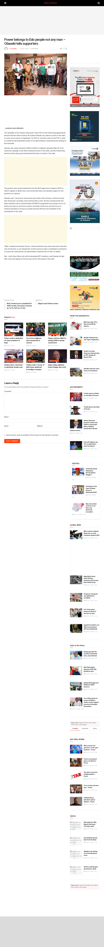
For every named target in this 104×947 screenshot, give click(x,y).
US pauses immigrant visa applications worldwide (91, 596)
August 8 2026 (75, 433)
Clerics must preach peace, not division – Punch (90, 761)
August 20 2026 (77, 514)
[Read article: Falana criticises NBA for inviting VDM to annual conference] (57, 329)
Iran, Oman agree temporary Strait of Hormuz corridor (90, 611)
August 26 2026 (31, 372)
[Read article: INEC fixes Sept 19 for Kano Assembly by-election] (76, 325)
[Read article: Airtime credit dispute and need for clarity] (76, 870)
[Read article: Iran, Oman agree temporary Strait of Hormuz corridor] (76, 612)
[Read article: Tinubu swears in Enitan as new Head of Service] (76, 396)
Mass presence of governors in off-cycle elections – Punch (91, 747)
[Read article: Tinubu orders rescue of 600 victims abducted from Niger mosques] (35, 356)
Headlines (9, 334)
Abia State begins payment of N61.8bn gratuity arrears (90, 669)
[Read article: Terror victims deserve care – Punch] (76, 789)
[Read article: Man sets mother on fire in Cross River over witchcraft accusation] (78, 507)
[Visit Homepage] (52, 3)
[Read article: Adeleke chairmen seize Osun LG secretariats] (76, 372)
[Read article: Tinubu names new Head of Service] (76, 410)
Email (6, 426)
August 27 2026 (9, 370)
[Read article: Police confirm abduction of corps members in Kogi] (13, 329)
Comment (8, 391)
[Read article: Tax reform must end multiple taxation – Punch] (76, 775)
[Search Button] (99, 3)
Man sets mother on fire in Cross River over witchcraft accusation (91, 508)
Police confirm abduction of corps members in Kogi (13, 340)
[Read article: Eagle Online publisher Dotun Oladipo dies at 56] (57, 356)
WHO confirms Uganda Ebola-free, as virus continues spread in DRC (92, 533)
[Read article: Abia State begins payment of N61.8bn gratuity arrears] (76, 670)
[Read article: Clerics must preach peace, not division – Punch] (76, 762)
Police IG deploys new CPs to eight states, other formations (91, 444)
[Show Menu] (5, 3)
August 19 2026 (89, 411)
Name (7, 417)
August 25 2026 (89, 342)
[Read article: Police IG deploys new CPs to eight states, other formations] (76, 445)
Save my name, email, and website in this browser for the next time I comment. (32, 435)
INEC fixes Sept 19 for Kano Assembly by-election (91, 324)
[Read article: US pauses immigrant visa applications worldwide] (76, 597)
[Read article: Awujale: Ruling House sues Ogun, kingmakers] (76, 341)
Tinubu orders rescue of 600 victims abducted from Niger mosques (35, 367)
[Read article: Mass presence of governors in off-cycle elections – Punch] (76, 749)
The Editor (13, 48)
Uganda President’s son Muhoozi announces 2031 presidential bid (91, 627)
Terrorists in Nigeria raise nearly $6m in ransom (33, 340)
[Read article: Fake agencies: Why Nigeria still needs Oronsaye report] (76, 825)
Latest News (34, 48)
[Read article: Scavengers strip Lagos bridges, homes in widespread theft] (78, 489)
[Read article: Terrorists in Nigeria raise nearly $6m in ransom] (35, 329)
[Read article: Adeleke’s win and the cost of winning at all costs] (76, 854)
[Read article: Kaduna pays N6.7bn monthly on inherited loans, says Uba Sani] (76, 655)
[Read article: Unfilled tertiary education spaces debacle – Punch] (76, 801)
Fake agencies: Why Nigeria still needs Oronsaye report (90, 824)
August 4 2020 (24, 48)
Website (39, 426)
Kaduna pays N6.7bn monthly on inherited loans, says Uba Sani (90, 654)
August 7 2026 (89, 448)
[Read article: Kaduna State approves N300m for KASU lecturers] (76, 686)
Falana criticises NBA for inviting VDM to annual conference (57, 340)
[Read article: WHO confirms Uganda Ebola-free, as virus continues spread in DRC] (76, 534)
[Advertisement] (52, 20)
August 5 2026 (89, 871)
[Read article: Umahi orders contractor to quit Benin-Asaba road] (13, 356)
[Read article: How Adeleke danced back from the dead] (76, 841)
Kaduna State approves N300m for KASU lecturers (91, 685)
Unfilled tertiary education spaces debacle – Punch (89, 800)
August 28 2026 (9, 345)
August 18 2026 (89, 373)
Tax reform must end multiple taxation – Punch (90, 774)
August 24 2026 (89, 360)
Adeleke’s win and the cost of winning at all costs (91, 853)
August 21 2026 (89, 790)
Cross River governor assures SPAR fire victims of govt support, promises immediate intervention (91, 702)
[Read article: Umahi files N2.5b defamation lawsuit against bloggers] (78, 472)
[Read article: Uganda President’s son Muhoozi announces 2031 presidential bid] (76, 628)
